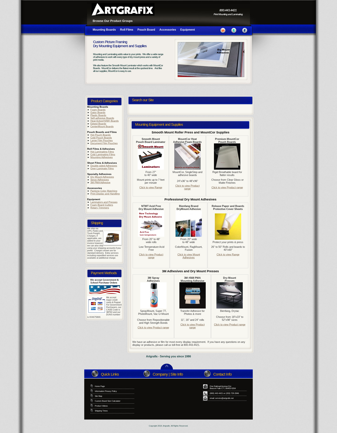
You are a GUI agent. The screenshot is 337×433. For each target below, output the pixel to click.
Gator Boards (97, 112)
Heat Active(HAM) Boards (104, 120)
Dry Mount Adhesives (102, 176)
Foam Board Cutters (101, 204)
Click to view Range (150, 187)
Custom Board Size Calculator (107, 401)
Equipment (187, 29)
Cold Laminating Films (102, 154)
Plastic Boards (98, 115)
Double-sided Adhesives (103, 165)
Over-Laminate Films (102, 168)
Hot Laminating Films (102, 151)
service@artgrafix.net (224, 398)
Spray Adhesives (99, 179)
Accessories (167, 29)
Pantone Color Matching (103, 190)
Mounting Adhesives (101, 157)
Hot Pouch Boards (100, 134)
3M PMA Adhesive (100, 182)
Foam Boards (97, 109)
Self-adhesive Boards (102, 118)
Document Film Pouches (104, 143)
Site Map (98, 396)
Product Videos (101, 406)
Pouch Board (146, 29)
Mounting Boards (104, 29)
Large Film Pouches (101, 140)
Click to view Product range (187, 187)
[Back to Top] (167, 368)
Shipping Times (101, 411)
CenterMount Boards (102, 126)
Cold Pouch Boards (101, 137)
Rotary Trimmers (99, 207)
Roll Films (126, 29)
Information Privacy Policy (106, 391)
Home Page (100, 386)
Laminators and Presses (103, 202)
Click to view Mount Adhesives (188, 256)
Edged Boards (98, 123)
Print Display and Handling (105, 193)
